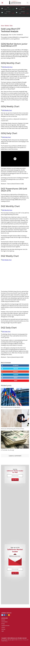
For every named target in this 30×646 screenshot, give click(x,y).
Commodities (4, 621)
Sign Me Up (15, 479)
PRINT (15, 380)
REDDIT (16, 377)
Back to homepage (6, 362)
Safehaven (4, 618)
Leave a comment (15, 456)
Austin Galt (5, 34)
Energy (3, 623)
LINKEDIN (15, 374)
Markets (3, 620)
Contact (3, 627)
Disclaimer (20, 639)
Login (2, 631)
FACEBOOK (15, 365)
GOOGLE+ (15, 371)
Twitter (15, 368)
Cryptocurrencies (5, 625)
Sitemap (3, 629)
